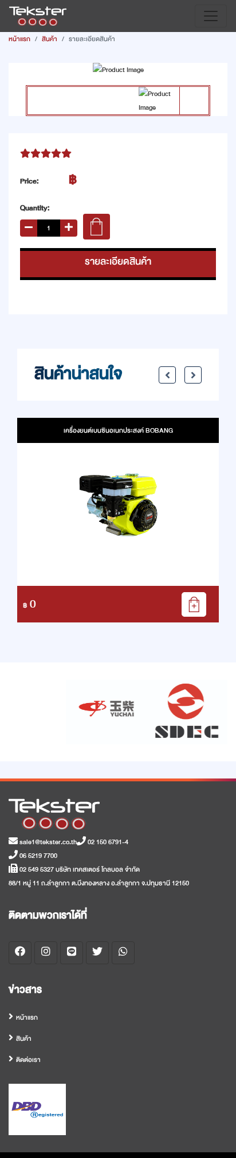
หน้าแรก (19, 39)
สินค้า (49, 39)
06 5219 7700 (37, 855)
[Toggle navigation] (211, 16)
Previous (167, 375)
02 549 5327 (36, 869)
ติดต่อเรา (28, 1059)
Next (193, 375)
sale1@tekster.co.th (47, 842)
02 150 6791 (104, 842)
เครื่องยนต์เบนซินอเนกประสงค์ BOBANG (118, 430)
